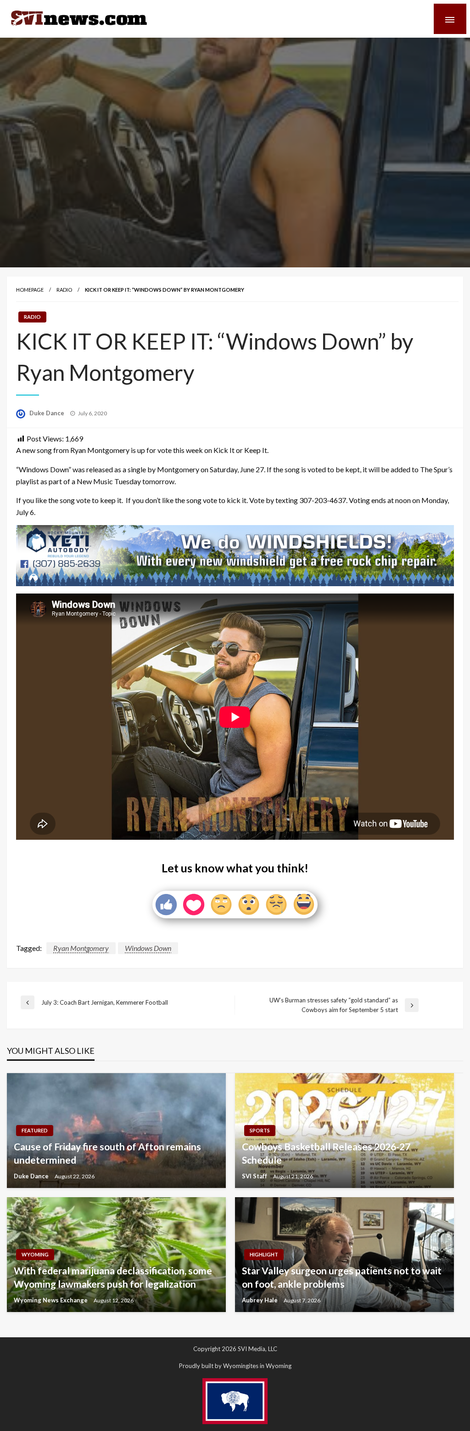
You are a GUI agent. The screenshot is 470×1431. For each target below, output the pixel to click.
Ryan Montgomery (81, 948)
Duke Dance (47, 413)
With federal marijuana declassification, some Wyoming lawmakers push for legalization (113, 1277)
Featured (35, 1130)
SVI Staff (255, 1176)
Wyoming (35, 1254)
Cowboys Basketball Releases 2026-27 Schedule (326, 1153)
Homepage (30, 290)
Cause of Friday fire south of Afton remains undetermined (107, 1153)
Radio (64, 290)
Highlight (264, 1254)
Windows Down (148, 948)
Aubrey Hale (260, 1300)
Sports (260, 1130)
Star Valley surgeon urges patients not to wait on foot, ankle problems (342, 1277)
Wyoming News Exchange (51, 1300)
